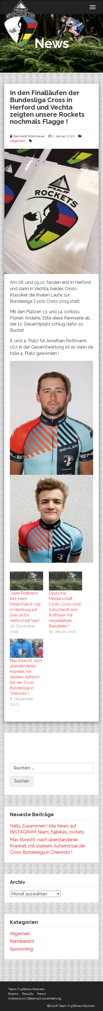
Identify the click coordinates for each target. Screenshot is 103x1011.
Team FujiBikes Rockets (26, 989)
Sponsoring (21, 949)
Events (13, 994)
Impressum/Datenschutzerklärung (34, 998)
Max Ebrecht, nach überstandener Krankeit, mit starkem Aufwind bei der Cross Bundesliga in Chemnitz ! (26, 677)
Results (28, 994)
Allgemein (17, 141)
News (41, 994)
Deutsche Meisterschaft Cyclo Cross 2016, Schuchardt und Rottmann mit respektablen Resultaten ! (65, 609)
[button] (51, 211)
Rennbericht (22, 941)
